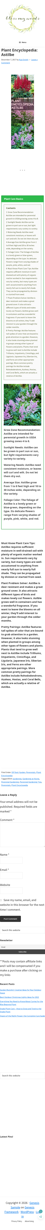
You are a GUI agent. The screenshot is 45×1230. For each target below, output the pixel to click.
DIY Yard (15, 772)
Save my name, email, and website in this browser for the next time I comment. (22, 905)
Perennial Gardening (10, 782)
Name (4, 855)
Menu (24, 42)
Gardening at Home (30, 778)
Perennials (30, 772)
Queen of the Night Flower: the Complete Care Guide (22, 1016)
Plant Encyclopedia (19, 785)
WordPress (27, 1212)
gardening (17, 778)
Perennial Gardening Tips (31, 782)
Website (5, 885)
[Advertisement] (22, 1044)
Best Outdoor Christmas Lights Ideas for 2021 (19, 997)
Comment (7, 820)
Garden (22, 772)
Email (4, 870)
